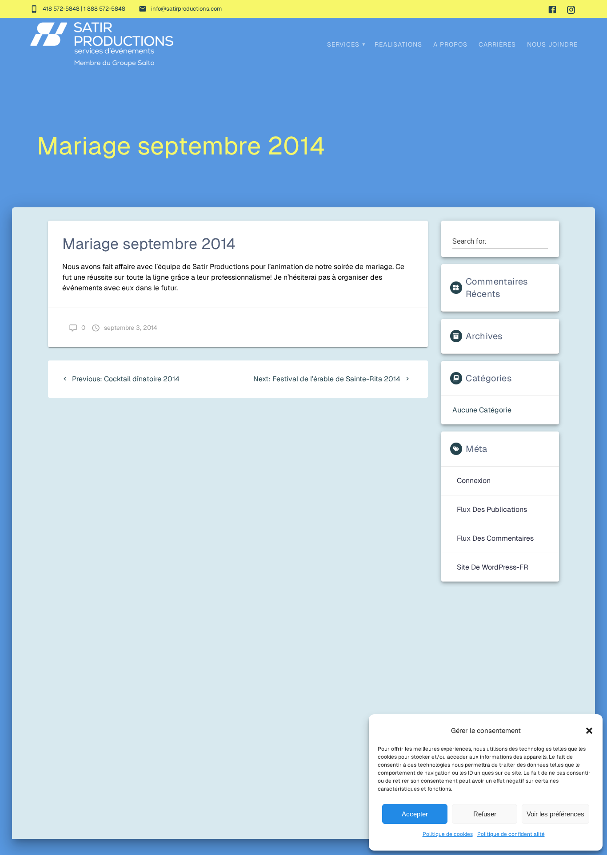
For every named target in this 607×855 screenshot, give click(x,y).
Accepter (415, 814)
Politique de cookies (448, 834)
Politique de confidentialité (511, 834)
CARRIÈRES (497, 44)
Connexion (474, 480)
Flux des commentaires (495, 538)
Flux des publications (492, 509)
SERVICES (343, 44)
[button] (589, 730)
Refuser (484, 814)
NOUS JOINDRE (552, 44)
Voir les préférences (555, 814)
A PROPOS (450, 44)
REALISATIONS (398, 44)
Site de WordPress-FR (492, 567)
